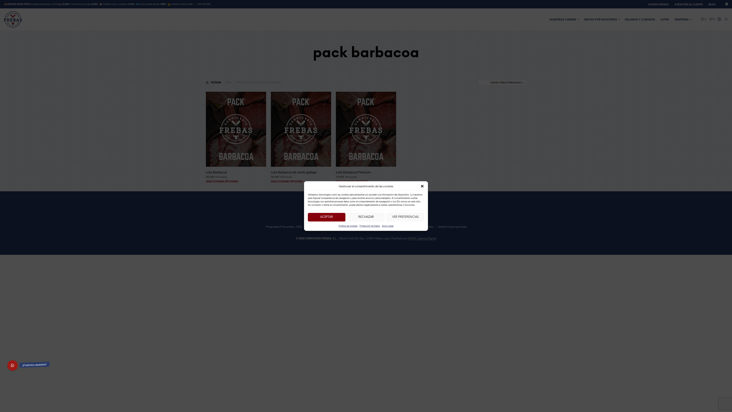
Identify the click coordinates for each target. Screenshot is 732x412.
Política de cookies (348, 226)
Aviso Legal (387, 226)
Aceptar (326, 217)
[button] (422, 186)
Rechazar (366, 217)
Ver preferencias (405, 217)
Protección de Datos (370, 226)
